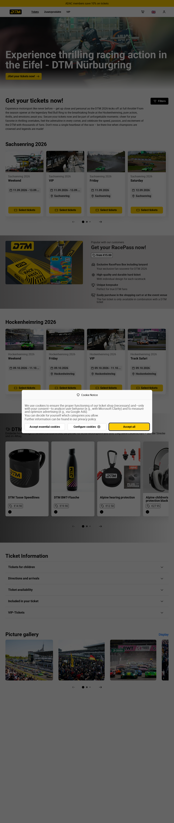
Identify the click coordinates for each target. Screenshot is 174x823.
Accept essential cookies (45, 426)
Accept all (129, 426)
